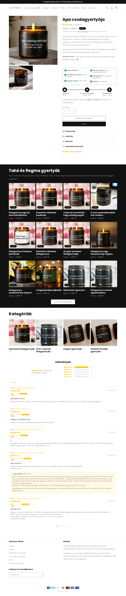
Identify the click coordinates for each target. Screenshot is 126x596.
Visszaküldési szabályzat (17, 556)
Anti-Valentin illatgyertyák (43, 350)
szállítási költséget (82, 31)
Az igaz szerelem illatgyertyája (72, 252)
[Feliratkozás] (42, 574)
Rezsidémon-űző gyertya (25, 388)
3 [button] (63, 526)
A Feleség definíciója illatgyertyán (28, 498)
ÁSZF (10, 560)
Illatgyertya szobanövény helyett (20, 291)
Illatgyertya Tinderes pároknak (20, 252)
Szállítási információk (16, 563)
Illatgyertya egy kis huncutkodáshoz (19, 213)
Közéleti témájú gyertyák (99, 350)
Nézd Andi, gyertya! (74, 290)
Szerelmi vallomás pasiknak (46, 213)
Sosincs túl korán (21, 409)
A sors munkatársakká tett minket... (103, 213)
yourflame (65, 591)
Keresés (11, 546)
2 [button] (60, 526)
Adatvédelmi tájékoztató (17, 553)
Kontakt (11, 549)
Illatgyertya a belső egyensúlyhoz (101, 291)
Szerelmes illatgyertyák (22, 349)
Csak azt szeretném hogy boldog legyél (74, 213)
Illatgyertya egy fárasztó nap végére (102, 252)
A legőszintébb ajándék (49, 290)
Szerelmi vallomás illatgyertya (46, 252)
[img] (15, 391)
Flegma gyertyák (72, 349)
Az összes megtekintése (63, 302)
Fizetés (84, 124)
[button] (46, 8)
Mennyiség (66, 107)
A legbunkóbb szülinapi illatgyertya (29, 429)
